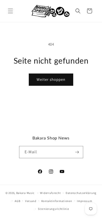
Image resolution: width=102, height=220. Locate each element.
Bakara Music (25, 193)
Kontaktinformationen (56, 201)
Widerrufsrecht (50, 193)
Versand (30, 201)
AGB (17, 201)
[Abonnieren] (77, 152)
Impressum (84, 201)
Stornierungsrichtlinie (53, 209)
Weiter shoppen (51, 79)
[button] (10, 11)
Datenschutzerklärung (81, 193)
